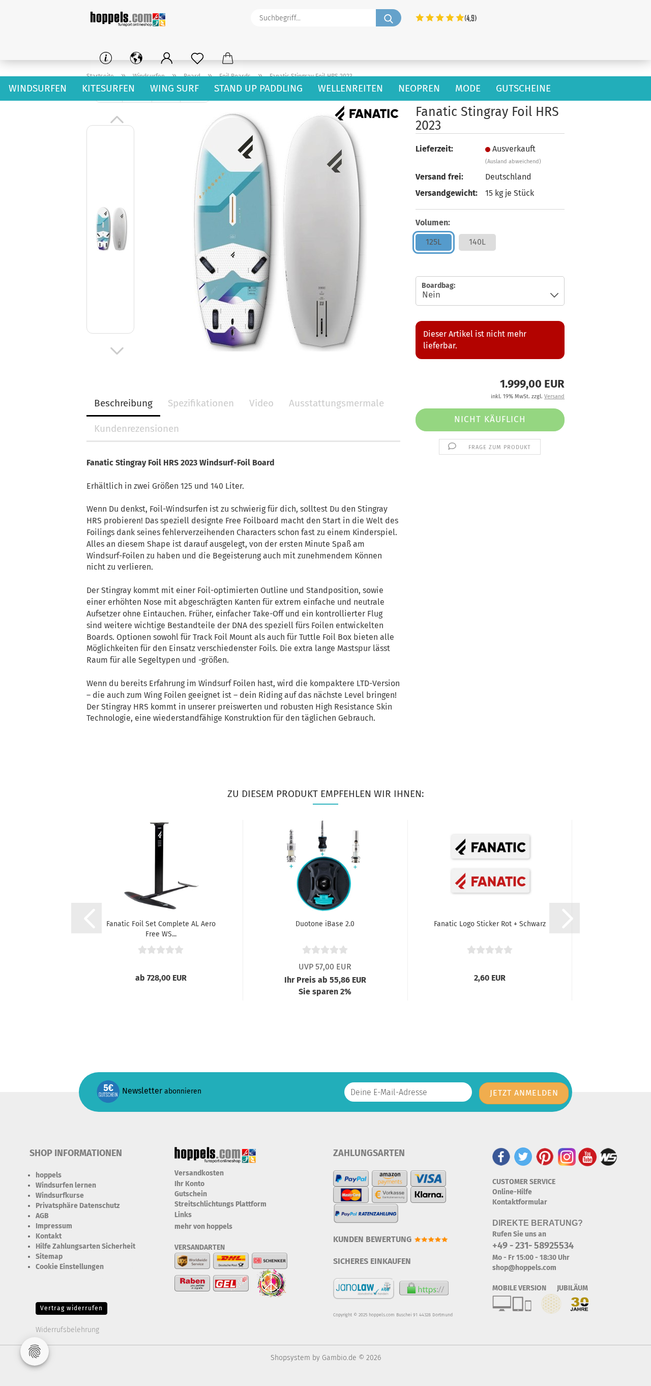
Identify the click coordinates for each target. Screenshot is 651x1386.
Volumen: (433, 222)
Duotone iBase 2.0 (324, 924)
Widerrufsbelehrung (67, 1329)
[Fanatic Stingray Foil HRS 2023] (272, 231)
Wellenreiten (350, 88)
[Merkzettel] (197, 58)
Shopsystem (290, 1357)
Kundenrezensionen (136, 428)
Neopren (419, 88)
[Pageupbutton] (623, 1370)
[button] (167, 58)
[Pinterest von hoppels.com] (545, 1156)
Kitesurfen (108, 88)
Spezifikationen (201, 403)
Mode (468, 88)
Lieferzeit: (434, 149)
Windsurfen (38, 88)
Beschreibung (123, 403)
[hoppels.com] (129, 18)
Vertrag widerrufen (71, 1308)
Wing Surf (174, 88)
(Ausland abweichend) (513, 161)
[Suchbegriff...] (388, 17)
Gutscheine (523, 88)
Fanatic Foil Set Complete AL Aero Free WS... (161, 928)
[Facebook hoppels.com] (501, 1156)
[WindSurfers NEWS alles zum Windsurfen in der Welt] (608, 1156)
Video (261, 403)
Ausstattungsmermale (336, 403)
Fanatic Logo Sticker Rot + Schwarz (490, 924)
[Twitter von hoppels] (523, 1156)
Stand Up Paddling (258, 88)
